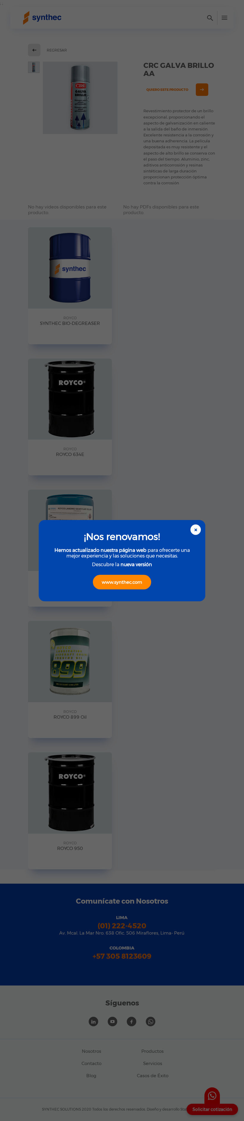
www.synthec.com (122, 582)
